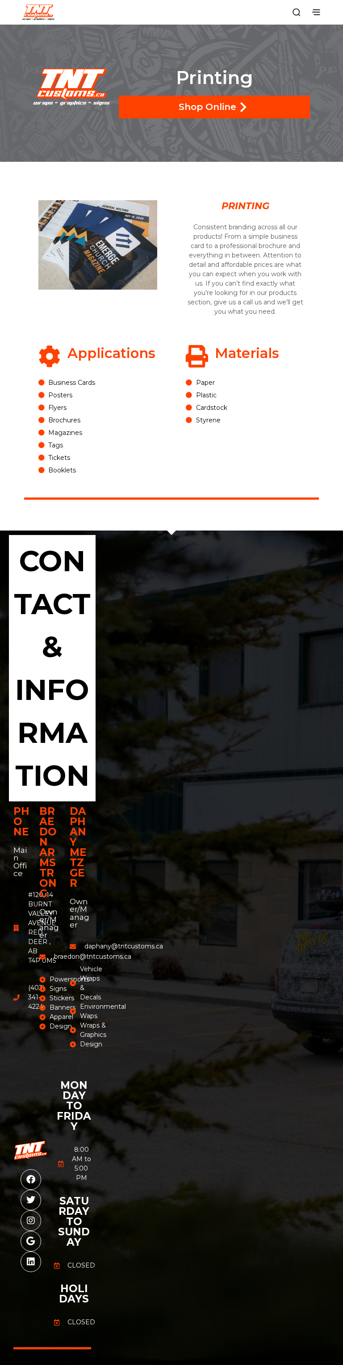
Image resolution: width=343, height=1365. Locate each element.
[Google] (31, 1241)
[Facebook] (31, 1179)
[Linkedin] (31, 1261)
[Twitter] (31, 1200)
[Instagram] (31, 1220)
